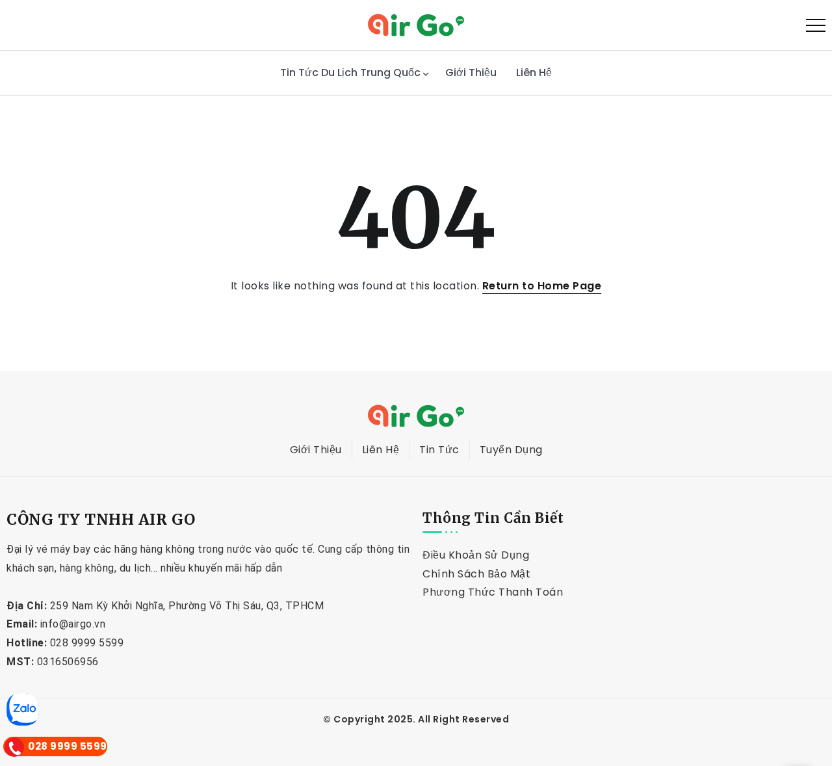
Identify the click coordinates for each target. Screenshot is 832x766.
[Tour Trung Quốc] (416, 24)
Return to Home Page (542, 285)
